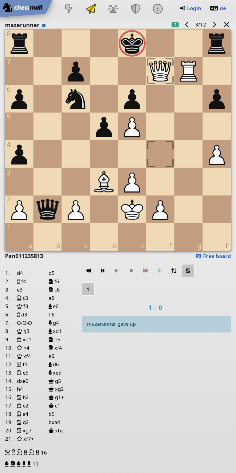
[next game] (214, 24)
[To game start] (88, 270)
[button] (8, 452)
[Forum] (113, 9)
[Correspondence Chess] (91, 9)
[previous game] (187, 24)
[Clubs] (135, 9)
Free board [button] (216, 256)
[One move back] (102, 270)
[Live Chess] (68, 9)
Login (194, 8)
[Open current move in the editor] (188, 270)
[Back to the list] (226, 24)
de (223, 8)
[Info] (158, 9)
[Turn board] (173, 270)
